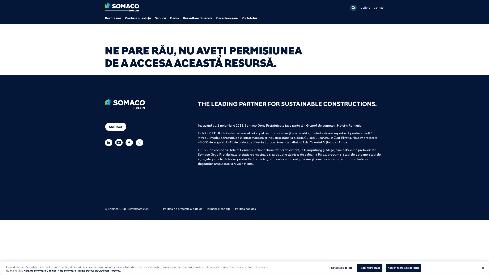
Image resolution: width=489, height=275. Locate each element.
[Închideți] (483, 268)
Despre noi (113, 18)
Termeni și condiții (218, 209)
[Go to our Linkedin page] (109, 142)
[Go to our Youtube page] (120, 142)
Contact (379, 7)
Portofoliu (249, 18)
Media (174, 18)
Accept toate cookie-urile (403, 267)
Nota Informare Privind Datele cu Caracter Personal (89, 271)
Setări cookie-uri (341, 267)
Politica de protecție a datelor (182, 209)
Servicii (160, 18)
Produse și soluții (138, 18)
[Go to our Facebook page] (130, 142)
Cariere (365, 7)
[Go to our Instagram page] (140, 142)
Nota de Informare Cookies (40, 271)
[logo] (122, 8)
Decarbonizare (227, 18)
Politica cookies (245, 209)
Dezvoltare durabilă (197, 18)
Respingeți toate (369, 267)
